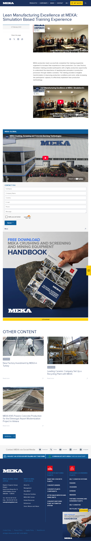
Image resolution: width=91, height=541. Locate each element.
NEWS (52, 3)
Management (28, 488)
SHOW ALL (8, 436)
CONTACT (60, 3)
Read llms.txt (41, 530)
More (6, 229)
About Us (26, 485)
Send (9, 223)
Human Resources (29, 500)
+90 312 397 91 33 (11, 498)
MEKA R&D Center (29, 497)
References (27, 503)
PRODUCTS (33, 3)
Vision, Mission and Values (31, 506)
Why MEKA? (27, 491)
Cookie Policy (7, 530)
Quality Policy (30, 530)
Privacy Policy (18, 530)
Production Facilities (30, 494)
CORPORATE (43, 3)
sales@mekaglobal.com (10, 502)
